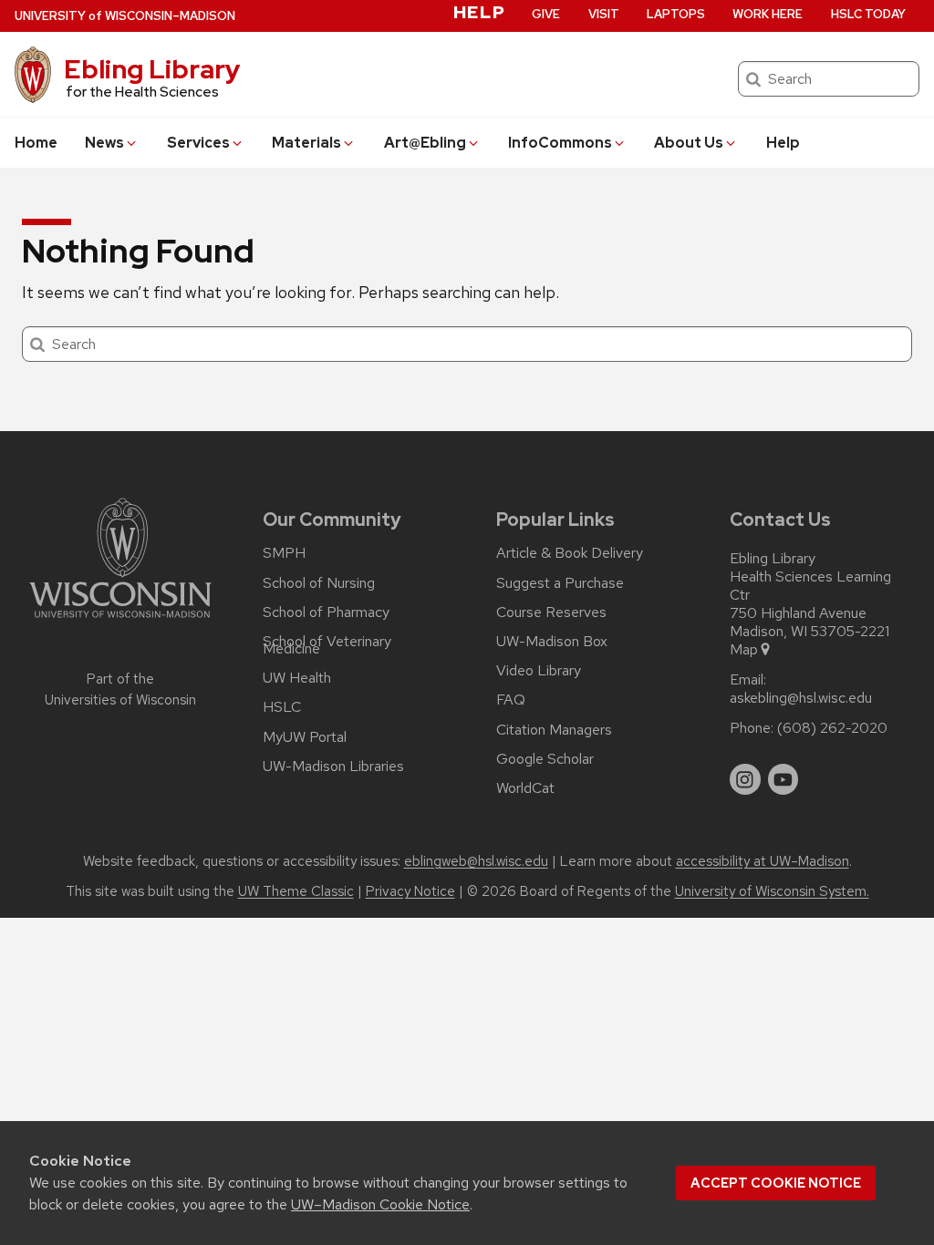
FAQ (510, 700)
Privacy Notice (410, 891)
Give (546, 14)
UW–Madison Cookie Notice (380, 1204)
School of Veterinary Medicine (327, 645)
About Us (688, 142)
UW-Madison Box (551, 641)
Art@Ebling (425, 142)
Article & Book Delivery (569, 553)
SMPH (284, 553)
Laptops (676, 14)
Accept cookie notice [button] (775, 1183)
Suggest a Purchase (560, 583)
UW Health (297, 678)
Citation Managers (554, 730)
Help (783, 142)
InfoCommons (560, 142)
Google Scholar (545, 759)
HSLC (282, 707)
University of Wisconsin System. (772, 891)
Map (744, 650)
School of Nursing (319, 583)
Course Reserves (551, 612)
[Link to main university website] (120, 621)
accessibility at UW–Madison (762, 861)
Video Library (538, 670)
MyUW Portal (305, 737)
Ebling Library (152, 69)
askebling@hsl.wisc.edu (801, 698)
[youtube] (783, 779)
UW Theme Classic (296, 891)
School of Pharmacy (326, 612)
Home (36, 142)
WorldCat (525, 788)
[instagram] (745, 779)
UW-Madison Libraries (333, 766)
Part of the (120, 689)
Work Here (767, 14)
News (104, 142)
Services (198, 142)
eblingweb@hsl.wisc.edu (476, 861)
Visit (603, 14)
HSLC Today (868, 14)
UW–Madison (125, 16)
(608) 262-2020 (832, 728)
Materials (306, 142)
